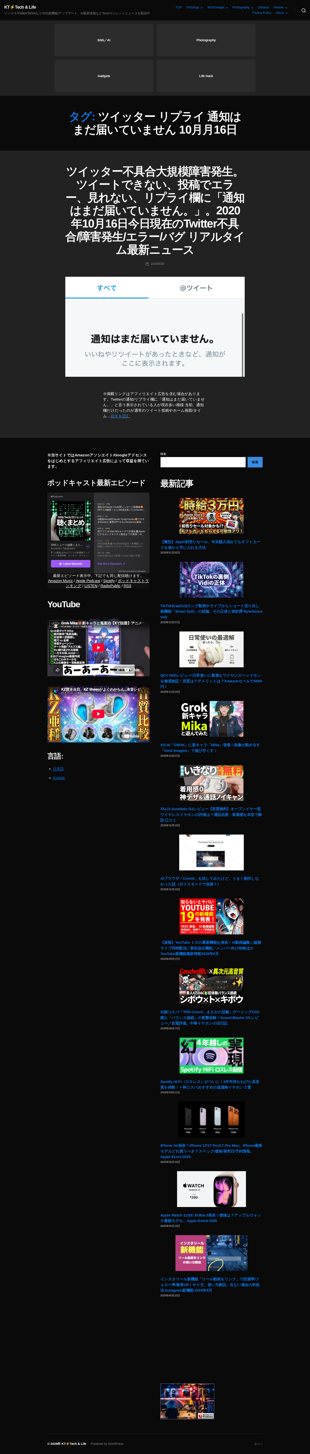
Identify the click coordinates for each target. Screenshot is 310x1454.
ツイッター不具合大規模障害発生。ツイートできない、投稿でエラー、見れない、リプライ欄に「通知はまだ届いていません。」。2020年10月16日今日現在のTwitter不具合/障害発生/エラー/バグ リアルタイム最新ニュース (155, 210)
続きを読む (120, 416)
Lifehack (263, 7)
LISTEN (90, 586)
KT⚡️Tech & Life (20, 7)
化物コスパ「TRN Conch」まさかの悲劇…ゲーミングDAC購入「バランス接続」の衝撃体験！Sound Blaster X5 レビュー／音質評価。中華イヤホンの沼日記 (210, 1017)
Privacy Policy (261, 13)
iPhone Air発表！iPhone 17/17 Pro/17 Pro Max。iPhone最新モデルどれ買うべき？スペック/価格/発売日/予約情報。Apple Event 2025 (211, 1151)
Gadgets (104, 76)
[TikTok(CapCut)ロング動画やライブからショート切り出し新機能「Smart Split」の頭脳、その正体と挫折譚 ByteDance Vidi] (211, 580)
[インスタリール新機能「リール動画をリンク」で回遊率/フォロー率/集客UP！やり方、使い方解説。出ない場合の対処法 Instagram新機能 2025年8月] (211, 1253)
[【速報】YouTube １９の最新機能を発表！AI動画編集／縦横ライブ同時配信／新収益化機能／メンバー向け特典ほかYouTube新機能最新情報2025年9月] (211, 916)
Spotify (109, 581)
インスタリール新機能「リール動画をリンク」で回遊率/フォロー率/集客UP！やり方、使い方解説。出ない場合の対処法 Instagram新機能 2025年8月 (210, 1284)
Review (279, 7)
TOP (178, 7)
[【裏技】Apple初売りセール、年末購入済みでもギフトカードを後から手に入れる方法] (211, 516)
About (280, 13)
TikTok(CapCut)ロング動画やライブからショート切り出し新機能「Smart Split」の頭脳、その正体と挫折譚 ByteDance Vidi (211, 611)
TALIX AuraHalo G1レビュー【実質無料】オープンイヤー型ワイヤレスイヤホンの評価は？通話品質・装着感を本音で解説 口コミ (211, 814)
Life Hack (206, 76)
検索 (163, 453)
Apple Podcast (88, 581)
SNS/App (192, 7)
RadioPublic (110, 586)
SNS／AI (103, 40)
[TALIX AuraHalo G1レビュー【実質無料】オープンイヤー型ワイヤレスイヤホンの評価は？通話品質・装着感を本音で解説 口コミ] (211, 783)
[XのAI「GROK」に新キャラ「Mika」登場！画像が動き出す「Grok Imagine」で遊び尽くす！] (211, 719)
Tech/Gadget (215, 7)
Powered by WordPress (107, 1444)
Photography (241, 7)
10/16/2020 (157, 263)
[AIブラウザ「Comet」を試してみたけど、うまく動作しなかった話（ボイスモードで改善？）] (211, 852)
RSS (127, 586)
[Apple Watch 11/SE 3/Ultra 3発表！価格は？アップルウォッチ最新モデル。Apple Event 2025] (211, 1189)
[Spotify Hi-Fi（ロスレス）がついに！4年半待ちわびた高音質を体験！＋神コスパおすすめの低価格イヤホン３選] (211, 1055)
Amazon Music (60, 581)
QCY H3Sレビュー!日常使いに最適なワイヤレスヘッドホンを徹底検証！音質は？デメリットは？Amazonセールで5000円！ (211, 681)
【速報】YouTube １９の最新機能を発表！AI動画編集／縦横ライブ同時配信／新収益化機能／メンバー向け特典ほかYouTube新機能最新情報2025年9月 (210, 948)
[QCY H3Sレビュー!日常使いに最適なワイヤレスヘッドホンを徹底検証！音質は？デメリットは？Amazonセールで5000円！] (211, 649)
